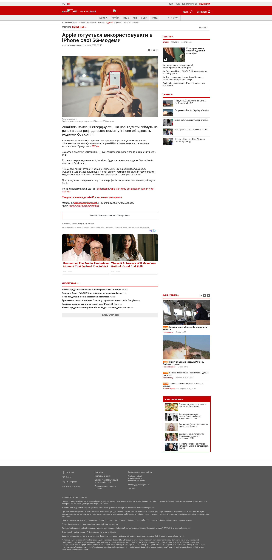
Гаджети (109, 22)
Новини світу (168, 332)
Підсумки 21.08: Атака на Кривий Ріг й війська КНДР (190, 102)
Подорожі (118, 22)
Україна (115, 17)
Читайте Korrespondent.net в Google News (110, 215)
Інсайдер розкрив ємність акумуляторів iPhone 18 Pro (92, 304)
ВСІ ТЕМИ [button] (202, 27)
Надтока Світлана (74, 45)
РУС (63, 4)
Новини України (169, 367)
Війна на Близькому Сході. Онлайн (191, 120)
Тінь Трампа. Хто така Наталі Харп (191, 129)
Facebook (70, 472)
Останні (166, 42)
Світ (135, 17)
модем (81, 223)
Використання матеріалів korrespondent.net (106, 481)
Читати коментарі (110, 315)
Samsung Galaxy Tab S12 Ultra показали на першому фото (94, 293)
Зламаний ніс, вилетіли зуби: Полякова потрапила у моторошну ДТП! (192, 436)
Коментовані (186, 42)
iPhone (74, 223)
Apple (68, 223)
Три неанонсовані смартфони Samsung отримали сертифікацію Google (101, 300)
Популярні (175, 42)
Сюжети (166, 94)
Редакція (131, 489)
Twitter (68, 477)
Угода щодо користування (138, 485)
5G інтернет (89, 223)
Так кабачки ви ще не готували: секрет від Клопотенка (193, 405)
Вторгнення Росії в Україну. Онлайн (192, 110)
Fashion (82, 22)
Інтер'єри (127, 22)
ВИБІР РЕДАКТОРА (170, 295)
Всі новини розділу (69, 22)
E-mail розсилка (73, 486)
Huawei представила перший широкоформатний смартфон (95, 289)
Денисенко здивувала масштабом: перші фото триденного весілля (190, 416)
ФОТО (178, 4)
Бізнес (144, 17)
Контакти (99, 472)
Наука (154, 17)
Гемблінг (135, 22)
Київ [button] (64, 12)
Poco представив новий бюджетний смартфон (88, 297)
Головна (103, 17)
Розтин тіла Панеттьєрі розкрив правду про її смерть (193, 425)
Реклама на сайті (102, 476)
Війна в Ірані (78, 27)
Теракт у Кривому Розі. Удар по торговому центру (190, 140)
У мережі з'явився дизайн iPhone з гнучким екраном (92, 197)
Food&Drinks (92, 22)
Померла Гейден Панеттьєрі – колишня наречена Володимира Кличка (193, 446)
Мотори (101, 22)
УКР (68, 4)
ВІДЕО (171, 4)
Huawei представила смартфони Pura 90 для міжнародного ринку (97, 307)
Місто (126, 17)
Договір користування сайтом (140, 472)
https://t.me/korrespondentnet (84, 205)
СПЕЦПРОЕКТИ (204, 4)
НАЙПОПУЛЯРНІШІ (189, 4)
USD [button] (82, 11)
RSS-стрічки (71, 482)
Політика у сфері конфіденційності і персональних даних (136, 478)
